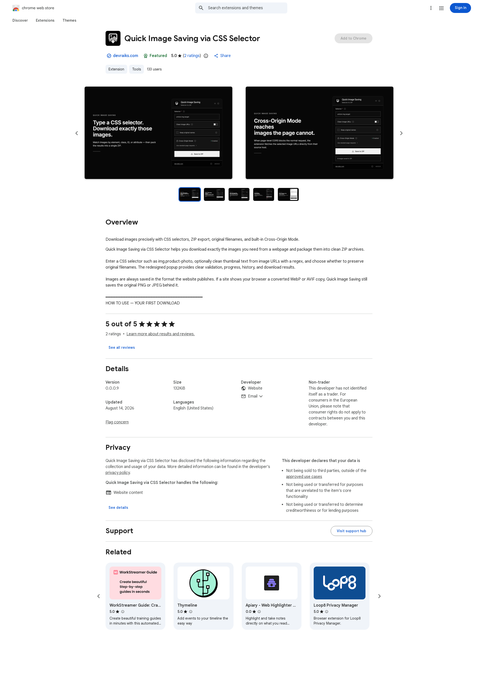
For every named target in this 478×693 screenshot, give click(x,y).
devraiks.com (125, 55)
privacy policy (118, 472)
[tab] (20, 20)
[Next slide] (401, 133)
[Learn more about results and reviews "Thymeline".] (190, 612)
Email (252, 396)
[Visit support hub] (351, 531)
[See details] (118, 508)
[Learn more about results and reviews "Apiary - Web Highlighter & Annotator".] (259, 612)
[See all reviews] (122, 347)
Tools (136, 69)
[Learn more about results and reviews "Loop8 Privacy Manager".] (327, 612)
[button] (441, 8)
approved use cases (304, 476)
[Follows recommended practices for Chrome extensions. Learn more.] (146, 56)
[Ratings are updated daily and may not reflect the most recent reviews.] (206, 56)
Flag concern (117, 422)
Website (255, 388)
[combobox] (247, 8)
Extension (116, 69)
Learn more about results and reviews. (160, 334)
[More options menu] (431, 8)
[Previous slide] (77, 133)
